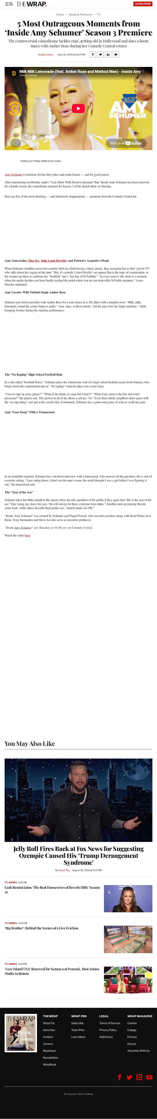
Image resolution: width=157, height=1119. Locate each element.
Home (60, 14)
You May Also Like (30, 743)
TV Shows (11, 882)
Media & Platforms (80, 14)
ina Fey (34, 260)
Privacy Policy (108, 1030)
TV (99, 14)
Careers (48, 1043)
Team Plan (77, 1030)
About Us (48, 1023)
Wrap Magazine (139, 1016)
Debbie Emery (45, 54)
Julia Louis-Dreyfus (53, 260)
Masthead (49, 1050)
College (132, 1030)
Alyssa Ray (64, 870)
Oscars (131, 1043)
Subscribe (143, 3)
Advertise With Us (138, 1050)
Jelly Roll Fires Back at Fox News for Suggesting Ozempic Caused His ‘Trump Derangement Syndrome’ (78, 855)
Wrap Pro (79, 1016)
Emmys (132, 1036)
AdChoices (106, 1036)
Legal (104, 1016)
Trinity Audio (40, 161)
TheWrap (50, 1016)
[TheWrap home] (31, 4)
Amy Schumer (13, 174)
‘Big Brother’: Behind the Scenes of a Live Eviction (41, 928)
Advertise (49, 1030)
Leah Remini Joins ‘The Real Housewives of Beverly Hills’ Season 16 (52, 889)
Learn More (78, 1036)
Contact (48, 1036)
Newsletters (50, 1057)
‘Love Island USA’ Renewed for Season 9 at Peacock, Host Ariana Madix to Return (52, 971)
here (27, 535)
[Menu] (9, 4)
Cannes (132, 1023)
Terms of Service (109, 1023)
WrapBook (49, 1064)
